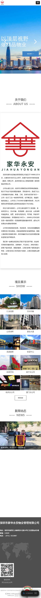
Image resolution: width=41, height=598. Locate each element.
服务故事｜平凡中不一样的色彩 (14, 453)
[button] (38, 2)
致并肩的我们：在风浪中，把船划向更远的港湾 (19, 487)
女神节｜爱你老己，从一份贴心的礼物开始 (18, 474)
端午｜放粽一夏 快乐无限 (11, 464)
